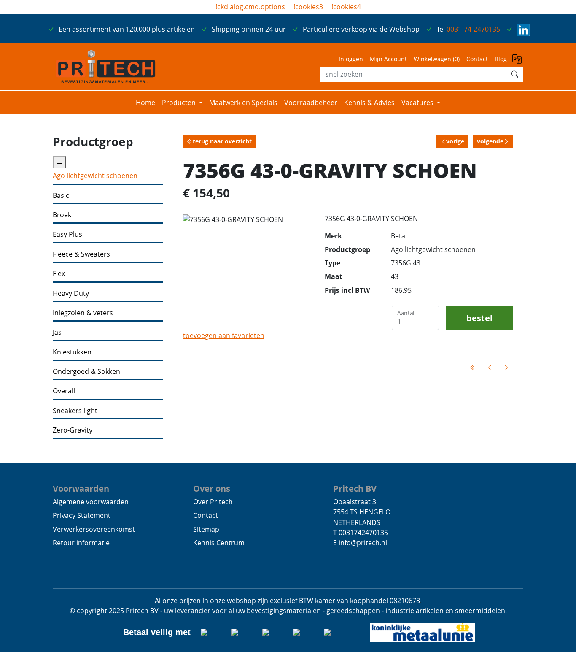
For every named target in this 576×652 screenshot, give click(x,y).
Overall (64, 391)
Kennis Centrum (219, 542)
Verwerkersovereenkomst (94, 529)
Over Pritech (213, 501)
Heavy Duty (71, 293)
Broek (62, 215)
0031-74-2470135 (473, 29)
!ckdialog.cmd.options (250, 6)
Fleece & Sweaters (81, 254)
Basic (61, 196)
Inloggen (351, 59)
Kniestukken (72, 352)
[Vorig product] (489, 367)
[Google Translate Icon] (517, 61)
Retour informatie (81, 542)
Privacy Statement (81, 515)
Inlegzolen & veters (83, 313)
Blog (501, 59)
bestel (479, 318)
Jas (57, 332)
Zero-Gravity (72, 430)
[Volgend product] (506, 367)
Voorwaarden (81, 488)
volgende (490, 141)
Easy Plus (67, 234)
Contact (477, 59)
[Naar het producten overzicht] (472, 367)
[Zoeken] (514, 74)
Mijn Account (388, 59)
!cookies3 (308, 6)
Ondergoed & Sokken (86, 372)
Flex (59, 274)
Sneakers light (75, 411)
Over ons (211, 488)
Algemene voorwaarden (91, 501)
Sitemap (206, 529)
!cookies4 (346, 6)
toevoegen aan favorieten (223, 335)
